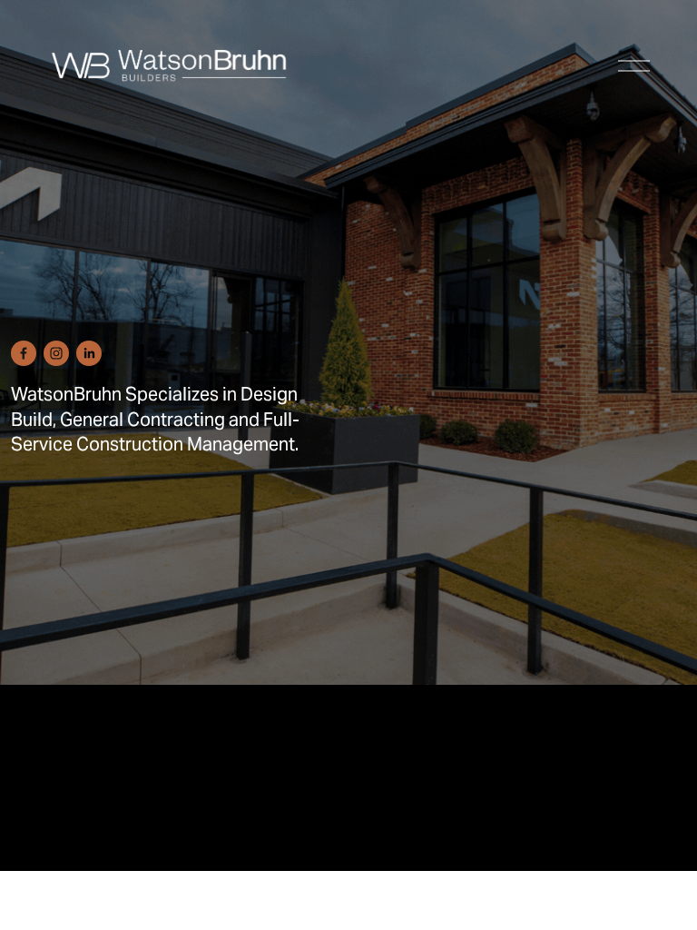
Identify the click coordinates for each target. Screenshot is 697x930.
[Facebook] (23, 353)
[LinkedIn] (89, 353)
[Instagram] (56, 353)
